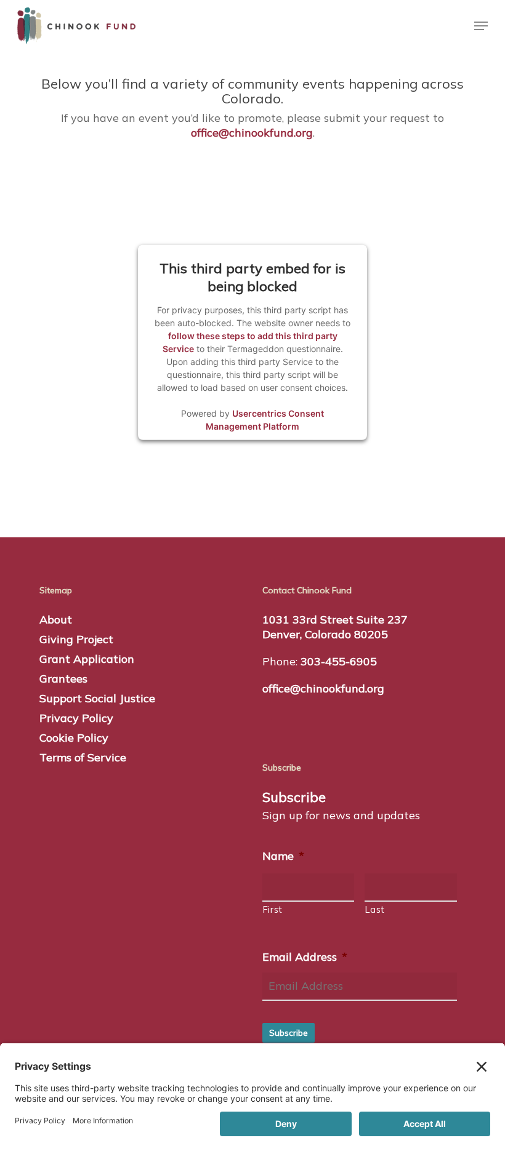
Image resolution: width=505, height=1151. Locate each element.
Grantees (63, 679)
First (273, 909)
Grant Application (86, 659)
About (55, 619)
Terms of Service (82, 757)
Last (375, 909)
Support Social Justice (97, 698)
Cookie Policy (73, 738)
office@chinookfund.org (252, 133)
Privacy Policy (76, 718)
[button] (481, 26)
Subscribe (288, 1032)
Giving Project (76, 639)
